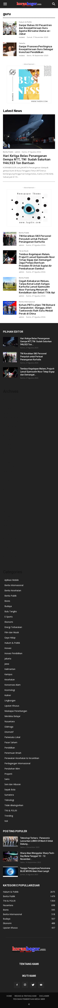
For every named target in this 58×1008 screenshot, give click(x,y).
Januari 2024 (9, 520)
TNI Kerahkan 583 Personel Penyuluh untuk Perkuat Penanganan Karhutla (35, 239)
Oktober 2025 (9, 426)
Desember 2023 (10, 525)
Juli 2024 (7, 493)
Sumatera (9, 794)
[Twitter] (33, 985)
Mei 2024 (7, 502)
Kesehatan (9, 679)
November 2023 (11, 529)
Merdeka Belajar (12, 716)
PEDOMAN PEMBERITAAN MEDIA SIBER (29, 999)
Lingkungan (9, 700)
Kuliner (7, 695)
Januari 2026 (9, 412)
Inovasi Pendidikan (13, 653)
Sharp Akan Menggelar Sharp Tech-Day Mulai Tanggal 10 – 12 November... (37, 856)
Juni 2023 (7, 552)
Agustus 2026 (9, 399)
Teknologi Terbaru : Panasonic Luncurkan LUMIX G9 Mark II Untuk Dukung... (36, 841)
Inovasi (7, 648)
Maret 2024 (8, 511)
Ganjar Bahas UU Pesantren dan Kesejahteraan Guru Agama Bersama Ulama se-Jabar (35, 29)
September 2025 (11, 430)
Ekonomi (8, 621)
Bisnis (7, 601)
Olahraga (8, 726)
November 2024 (11, 475)
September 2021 (11, 556)
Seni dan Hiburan (12, 784)
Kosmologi (9, 690)
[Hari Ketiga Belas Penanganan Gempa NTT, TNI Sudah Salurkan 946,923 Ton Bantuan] (29, 131)
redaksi (22, 37)
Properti (8, 773)
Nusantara (9, 721)
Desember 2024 (10, 471)
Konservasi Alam (12, 684)
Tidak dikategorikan (13, 805)
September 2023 (11, 538)
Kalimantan (9, 669)
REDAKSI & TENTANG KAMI (25, 996)
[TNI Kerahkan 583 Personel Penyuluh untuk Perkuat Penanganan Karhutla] (10, 239)
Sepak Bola (9, 789)
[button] (5, 4)
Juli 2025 (7, 439)
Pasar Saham (10, 742)
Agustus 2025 (9, 435)
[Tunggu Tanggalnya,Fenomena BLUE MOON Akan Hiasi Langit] (10, 872)
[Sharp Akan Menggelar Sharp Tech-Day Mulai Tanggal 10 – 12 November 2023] (10, 857)
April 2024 (7, 507)
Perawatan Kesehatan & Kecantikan (21, 758)
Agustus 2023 (9, 543)
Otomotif (8, 731)
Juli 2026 (7, 404)
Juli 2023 (7, 547)
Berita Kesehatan (12, 590)
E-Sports (8, 616)
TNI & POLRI (23, 251)
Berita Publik (8, 152)
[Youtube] (41, 985)
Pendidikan (9, 747)
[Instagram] (25, 985)
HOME (9, 996)
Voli (6, 821)
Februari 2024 (9, 516)
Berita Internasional (27, 302)
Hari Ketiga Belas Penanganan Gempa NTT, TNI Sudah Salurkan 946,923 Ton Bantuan (26, 159)
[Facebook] (17, 985)
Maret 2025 (8, 457)
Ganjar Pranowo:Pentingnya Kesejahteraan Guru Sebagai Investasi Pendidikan (36, 49)
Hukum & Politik (25, 22)
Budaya (8, 606)
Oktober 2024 (9, 480)
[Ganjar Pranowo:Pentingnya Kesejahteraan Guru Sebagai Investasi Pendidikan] (10, 49)
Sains (7, 779)
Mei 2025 (7, 448)
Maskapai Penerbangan (15, 711)
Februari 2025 (9, 462)
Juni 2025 (7, 444)
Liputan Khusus (11, 705)
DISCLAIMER (44, 996)
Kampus (8, 674)
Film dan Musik (11, 632)
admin (17, 152)
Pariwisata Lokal (12, 737)
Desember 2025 (10, 417)
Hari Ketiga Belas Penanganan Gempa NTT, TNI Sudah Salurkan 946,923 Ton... (36, 341)
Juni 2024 (7, 498)
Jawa (6, 663)
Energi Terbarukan (13, 627)
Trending (8, 815)
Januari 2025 (9, 466)
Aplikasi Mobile (11, 580)
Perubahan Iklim (12, 768)
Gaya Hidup (9, 637)
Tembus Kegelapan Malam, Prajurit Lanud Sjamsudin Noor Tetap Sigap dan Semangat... (37, 371)
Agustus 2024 (9, 489)
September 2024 (11, 484)
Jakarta (22, 43)
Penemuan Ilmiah (12, 752)
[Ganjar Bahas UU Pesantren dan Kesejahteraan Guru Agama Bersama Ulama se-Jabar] (10, 28)
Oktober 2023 (9, 534)
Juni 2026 (7, 408)
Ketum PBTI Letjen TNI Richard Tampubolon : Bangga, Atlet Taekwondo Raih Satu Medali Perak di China (37, 309)
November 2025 (11, 421)
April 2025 (7, 453)
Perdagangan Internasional (17, 763)
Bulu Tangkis (10, 611)
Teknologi (9, 800)
